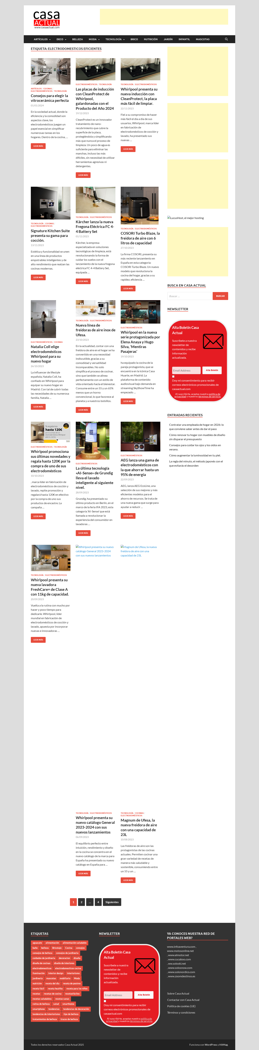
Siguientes (112, 902)
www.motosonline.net (180, 950)
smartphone (39, 1009)
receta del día (52, 983)
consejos (80, 947)
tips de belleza (71, 1014)
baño (35, 947)
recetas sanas (62, 998)
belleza (45, 947)
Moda (93, 39)
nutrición (37, 983)
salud (56, 1003)
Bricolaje (56, 947)
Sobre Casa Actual (178, 993)
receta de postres (72, 983)
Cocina (68, 947)
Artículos (41, 39)
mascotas (51, 978)
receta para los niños (77, 988)
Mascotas (202, 39)
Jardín (168, 39)
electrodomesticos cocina (68, 968)
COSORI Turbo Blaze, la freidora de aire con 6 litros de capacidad (140, 238)
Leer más (37, 145)
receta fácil (38, 988)
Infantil (184, 39)
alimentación (52, 942)
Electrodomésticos (41, 91)
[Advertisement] (164, 17)
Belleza (77, 39)
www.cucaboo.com (179, 959)
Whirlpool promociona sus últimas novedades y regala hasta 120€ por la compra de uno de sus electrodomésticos (50, 461)
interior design (55, 973)
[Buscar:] (197, 296)
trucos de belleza (69, 1019)
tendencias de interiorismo (46, 1014)
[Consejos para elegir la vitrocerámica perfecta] (50, 71)
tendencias (54, 1009)
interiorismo (73, 973)
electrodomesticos (42, 968)
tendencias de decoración (76, 1009)
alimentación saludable (75, 942)
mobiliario (65, 978)
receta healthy (55, 988)
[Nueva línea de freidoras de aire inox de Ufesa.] (95, 308)
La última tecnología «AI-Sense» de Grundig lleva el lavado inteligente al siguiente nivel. (94, 478)
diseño (77, 958)
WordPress (211, 1044)
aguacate (37, 942)
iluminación (39, 973)
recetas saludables (42, 998)
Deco (60, 39)
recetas (36, 993)
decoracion (64, 958)
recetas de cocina (52, 993)
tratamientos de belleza (45, 1019)
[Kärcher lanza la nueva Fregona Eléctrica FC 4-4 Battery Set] (95, 200)
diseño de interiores (64, 963)
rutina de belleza (41, 1003)
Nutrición (151, 39)
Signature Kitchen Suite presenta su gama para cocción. (50, 235)
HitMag (223, 1044)
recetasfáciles (72, 993)
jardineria (38, 978)
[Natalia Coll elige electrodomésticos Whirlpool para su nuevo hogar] (50, 319)
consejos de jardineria (67, 953)
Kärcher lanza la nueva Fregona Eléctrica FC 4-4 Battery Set (95, 226)
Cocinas (47, 88)
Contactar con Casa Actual (183, 999)
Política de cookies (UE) (181, 1006)
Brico (134, 39)
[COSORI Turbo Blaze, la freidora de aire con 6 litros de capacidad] (140, 206)
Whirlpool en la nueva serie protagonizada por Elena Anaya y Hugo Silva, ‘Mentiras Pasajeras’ (140, 342)
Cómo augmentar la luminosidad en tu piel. (195, 455)
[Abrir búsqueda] (226, 39)
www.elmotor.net (178, 955)
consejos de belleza (42, 953)
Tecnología (114, 39)
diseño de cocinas (41, 963)
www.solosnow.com (180, 967)
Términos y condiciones (181, 1012)
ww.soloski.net (177, 963)
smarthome (68, 1003)
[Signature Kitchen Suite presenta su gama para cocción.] (50, 203)
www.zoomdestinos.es (181, 976)
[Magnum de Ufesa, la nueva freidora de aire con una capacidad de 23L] (140, 677)
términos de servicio (209, 396)
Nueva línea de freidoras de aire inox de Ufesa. (95, 330)
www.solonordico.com (181, 972)
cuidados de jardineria (44, 958)
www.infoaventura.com (181, 946)
